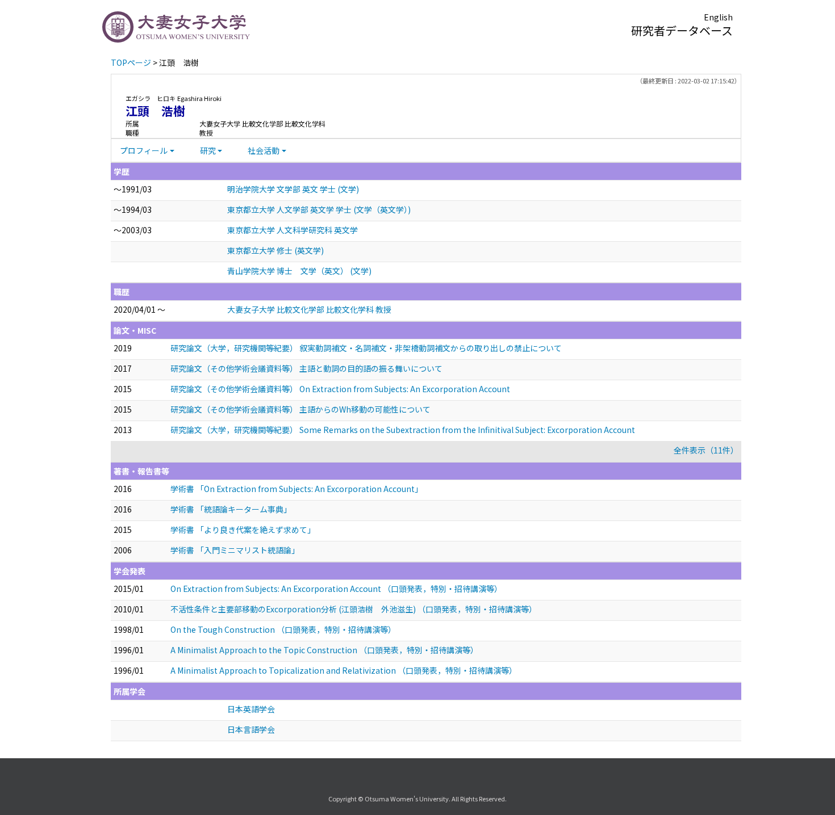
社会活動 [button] (263, 150)
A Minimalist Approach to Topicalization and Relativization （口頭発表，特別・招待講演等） (343, 670)
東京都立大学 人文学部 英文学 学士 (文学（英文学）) (319, 209)
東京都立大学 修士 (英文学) (275, 250)
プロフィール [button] (144, 150)
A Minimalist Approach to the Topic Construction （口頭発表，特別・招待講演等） (324, 650)
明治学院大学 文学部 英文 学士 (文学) (293, 189)
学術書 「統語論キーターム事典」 (230, 509)
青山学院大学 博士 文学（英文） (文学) (299, 270)
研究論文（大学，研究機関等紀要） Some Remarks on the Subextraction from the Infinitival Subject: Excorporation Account (402, 429)
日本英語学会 (251, 709)
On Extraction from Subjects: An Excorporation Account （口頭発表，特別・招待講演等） (336, 588)
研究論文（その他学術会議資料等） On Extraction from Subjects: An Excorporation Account (340, 388)
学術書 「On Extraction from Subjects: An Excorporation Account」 (296, 488)
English (718, 17)
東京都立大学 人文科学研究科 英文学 (292, 230)
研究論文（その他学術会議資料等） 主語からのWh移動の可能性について (300, 409)
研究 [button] (208, 150)
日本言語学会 (251, 729)
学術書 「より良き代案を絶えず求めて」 (242, 529)
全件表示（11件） (706, 450)
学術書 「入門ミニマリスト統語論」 (234, 550)
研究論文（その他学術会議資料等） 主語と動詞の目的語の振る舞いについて (306, 368)
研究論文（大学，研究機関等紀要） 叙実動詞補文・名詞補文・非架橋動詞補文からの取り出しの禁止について (366, 348)
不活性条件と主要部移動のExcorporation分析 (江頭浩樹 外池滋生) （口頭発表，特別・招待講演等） (353, 609)
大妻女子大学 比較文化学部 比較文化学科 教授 (309, 309)
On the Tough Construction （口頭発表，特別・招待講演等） (283, 629)
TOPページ (131, 62)
